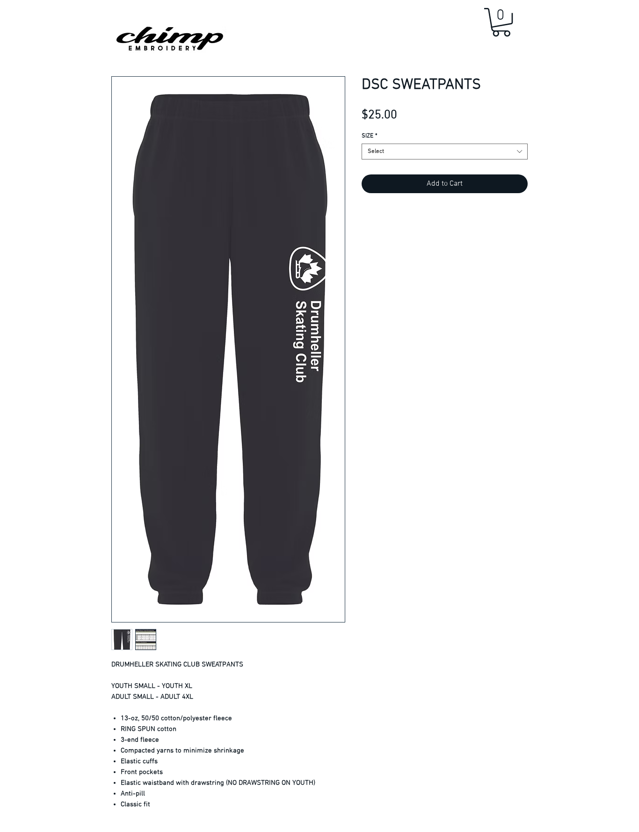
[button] (501, 22)
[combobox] (445, 151)
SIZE (370, 136)
